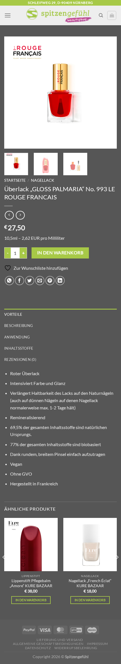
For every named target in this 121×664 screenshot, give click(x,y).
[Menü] (7, 15)
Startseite (15, 180)
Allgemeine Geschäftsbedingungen (48, 644)
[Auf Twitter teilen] (29, 280)
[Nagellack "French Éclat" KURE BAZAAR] (90, 544)
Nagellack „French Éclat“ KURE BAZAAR (90, 583)
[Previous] (13, 92)
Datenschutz (38, 648)
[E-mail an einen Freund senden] (39, 280)
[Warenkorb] (111, 15)
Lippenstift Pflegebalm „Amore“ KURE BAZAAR (31, 583)
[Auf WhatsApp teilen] (9, 280)
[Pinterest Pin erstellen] (50, 280)
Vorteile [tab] (13, 314)
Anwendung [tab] (17, 337)
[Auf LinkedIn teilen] (60, 280)
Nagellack (42, 180)
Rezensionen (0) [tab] (20, 359)
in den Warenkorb (60, 252)
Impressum (97, 644)
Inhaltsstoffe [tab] (18, 348)
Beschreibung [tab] (18, 325)
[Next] (107, 92)
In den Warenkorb (30, 600)
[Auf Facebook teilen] (19, 280)
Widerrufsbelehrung (75, 648)
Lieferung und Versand (60, 640)
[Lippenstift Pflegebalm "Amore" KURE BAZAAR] (31, 544)
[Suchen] (101, 15)
